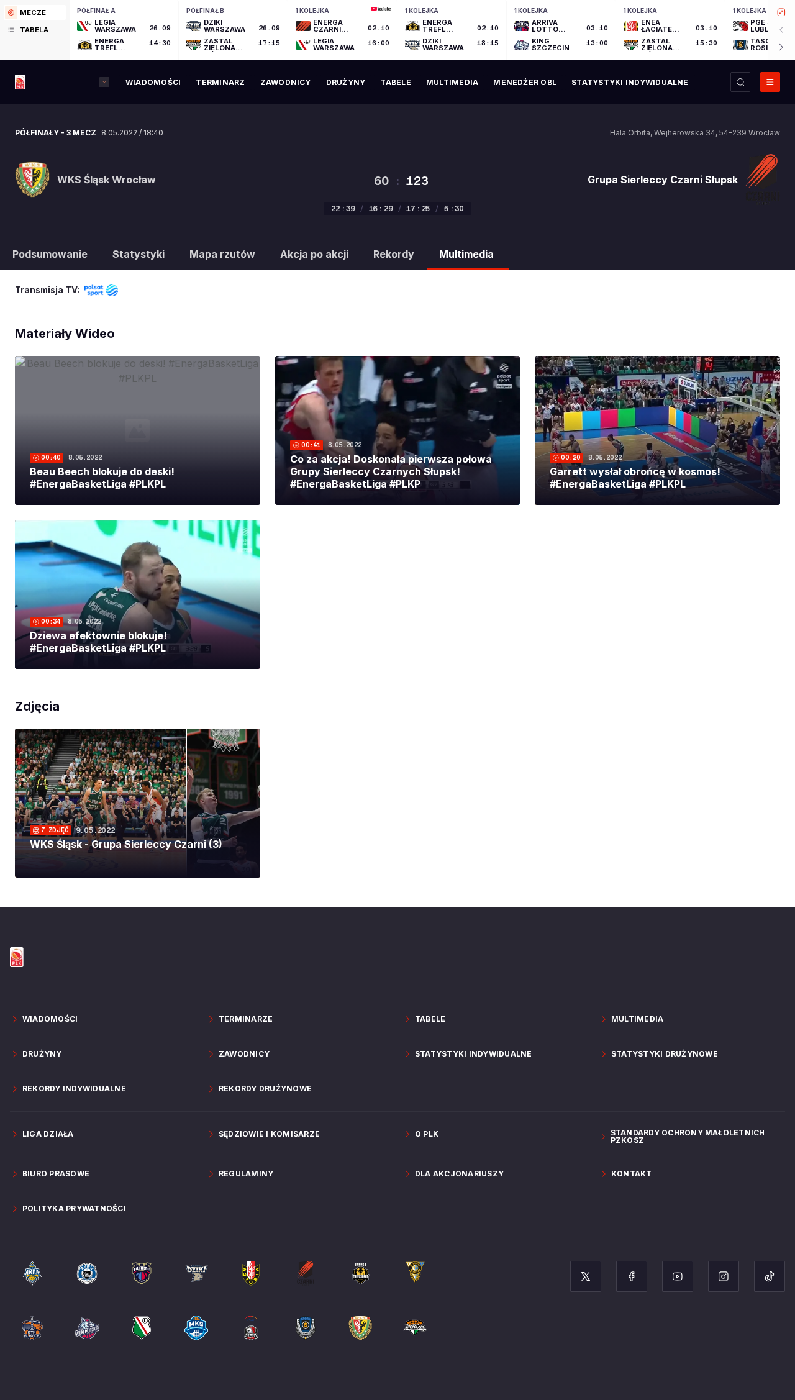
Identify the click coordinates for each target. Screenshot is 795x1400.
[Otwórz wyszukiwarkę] (740, 82)
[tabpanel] (432, 30)
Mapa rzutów (222, 254)
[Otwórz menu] (770, 82)
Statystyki (138, 254)
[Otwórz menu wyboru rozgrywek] (104, 82)
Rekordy (393, 254)
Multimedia (466, 254)
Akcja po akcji (314, 254)
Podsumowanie (50, 254)
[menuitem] (153, 82)
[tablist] (35, 30)
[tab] (34, 12)
